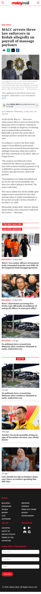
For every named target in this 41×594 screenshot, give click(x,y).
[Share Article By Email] (4, 51)
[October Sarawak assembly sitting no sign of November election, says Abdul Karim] (20, 417)
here (4, 98)
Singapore (6, 506)
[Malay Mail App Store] (24, 529)
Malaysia (6, 25)
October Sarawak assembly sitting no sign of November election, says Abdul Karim (20, 437)
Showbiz (25, 503)
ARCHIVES (6, 528)
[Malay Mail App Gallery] (25, 533)
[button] (37, 105)
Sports (25, 512)
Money (5, 512)
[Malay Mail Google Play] (29, 529)
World (5, 509)
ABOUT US (6, 531)
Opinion (25, 506)
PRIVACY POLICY (8, 534)
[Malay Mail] (20, 5)
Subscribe (7, 574)
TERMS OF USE (8, 537)
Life (3, 516)
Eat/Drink (6, 519)
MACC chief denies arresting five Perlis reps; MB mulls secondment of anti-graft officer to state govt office (19, 305)
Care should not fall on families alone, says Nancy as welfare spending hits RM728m (20, 479)
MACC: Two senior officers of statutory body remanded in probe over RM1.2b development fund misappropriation (20, 265)
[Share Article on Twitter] (13, 51)
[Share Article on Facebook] (17, 51)
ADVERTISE (6, 540)
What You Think (29, 509)
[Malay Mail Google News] (29, 533)
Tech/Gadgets (28, 516)
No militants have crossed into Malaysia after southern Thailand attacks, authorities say (19, 346)
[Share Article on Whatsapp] (8, 51)
